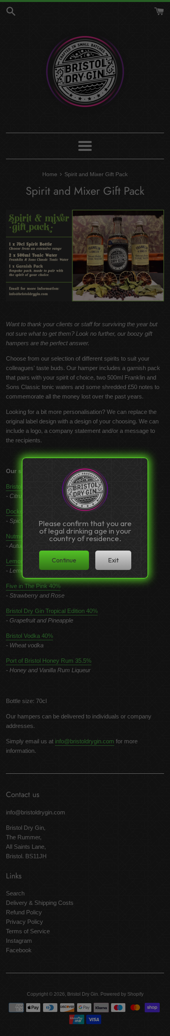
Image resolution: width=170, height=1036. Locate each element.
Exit (113, 560)
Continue (64, 560)
